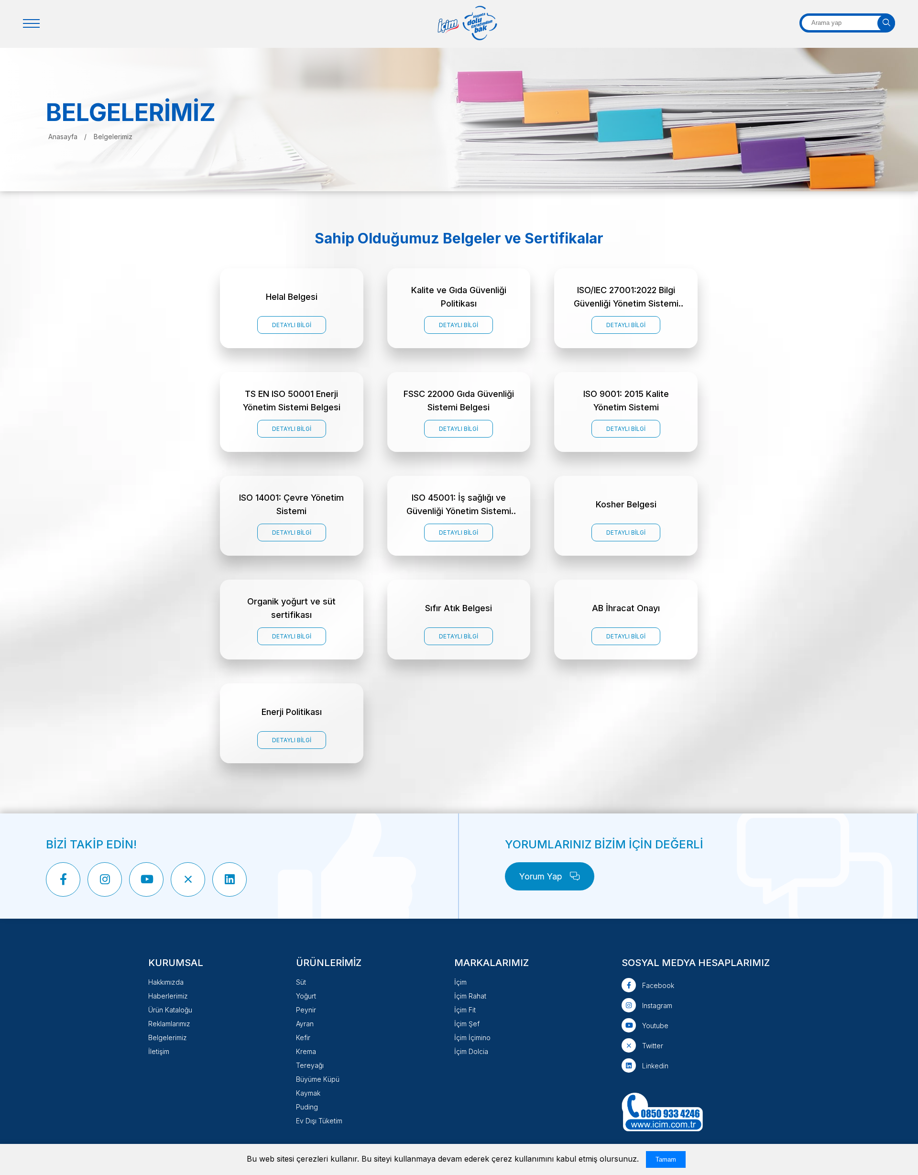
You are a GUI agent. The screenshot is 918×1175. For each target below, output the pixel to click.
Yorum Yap (542, 876)
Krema (306, 1051)
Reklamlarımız (169, 1024)
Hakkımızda (166, 982)
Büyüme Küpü (317, 1079)
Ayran (305, 1024)
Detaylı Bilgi (291, 325)
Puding (307, 1107)
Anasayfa (63, 136)
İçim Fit (465, 1010)
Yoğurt (306, 996)
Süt (301, 982)
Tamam (666, 1159)
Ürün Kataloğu (170, 1010)
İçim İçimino (472, 1037)
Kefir (303, 1037)
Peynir (306, 1010)
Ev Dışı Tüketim (319, 1121)
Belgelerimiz (167, 1037)
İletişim (158, 1051)
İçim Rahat (470, 996)
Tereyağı (310, 1065)
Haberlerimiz (168, 996)
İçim (460, 982)
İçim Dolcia (471, 1051)
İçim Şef (467, 1024)
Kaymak (308, 1093)
